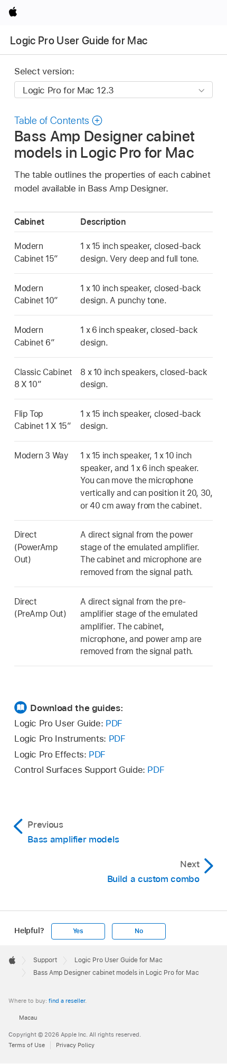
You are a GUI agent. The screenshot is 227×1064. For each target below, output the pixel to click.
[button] (58, 120)
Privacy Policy (75, 1045)
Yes (78, 931)
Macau (28, 1017)
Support (45, 960)
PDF (114, 723)
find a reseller (67, 1000)
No (139, 931)
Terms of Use (26, 1045)
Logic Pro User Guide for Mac (79, 40)
